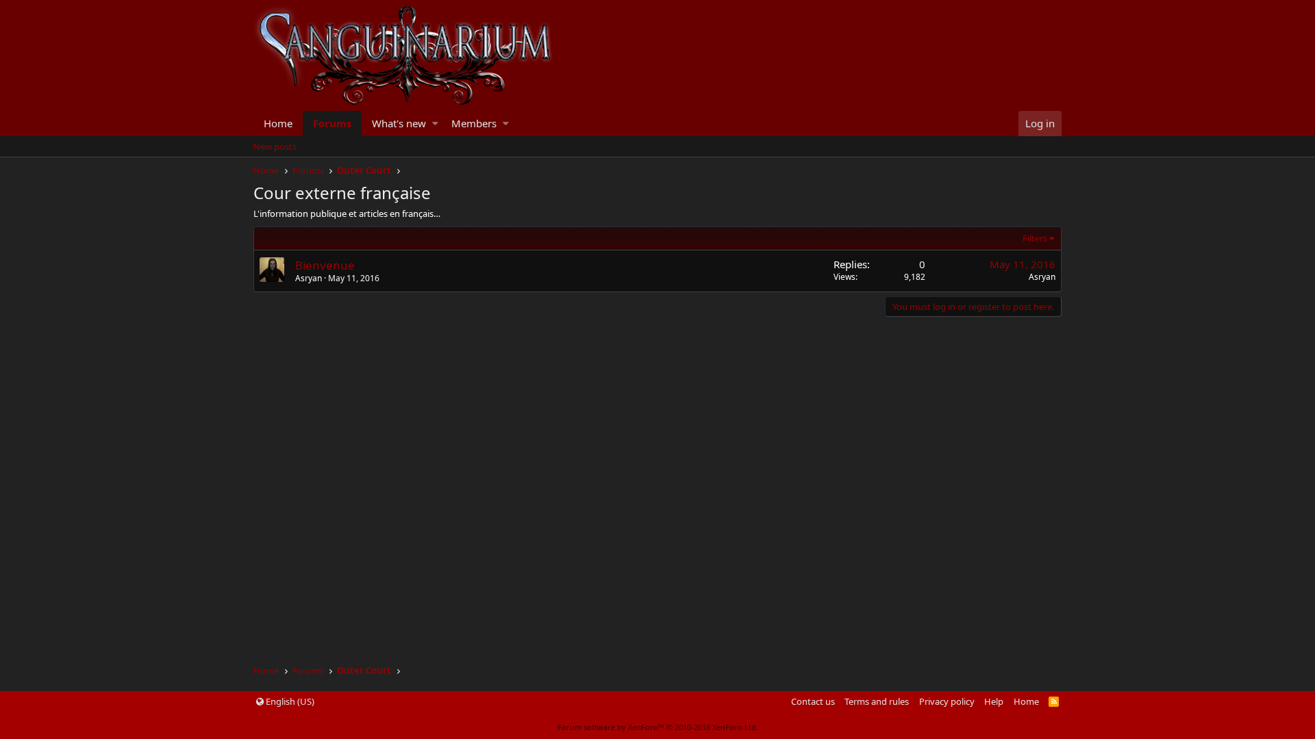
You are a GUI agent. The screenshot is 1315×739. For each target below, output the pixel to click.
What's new (399, 123)
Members (474, 123)
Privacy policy (947, 701)
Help (993, 701)
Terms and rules (876, 701)
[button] (435, 123)
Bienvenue (325, 265)
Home (278, 123)
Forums (332, 123)
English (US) (289, 701)
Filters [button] (1035, 238)
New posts (275, 146)
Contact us (813, 701)
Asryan (1042, 277)
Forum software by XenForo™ (658, 727)
